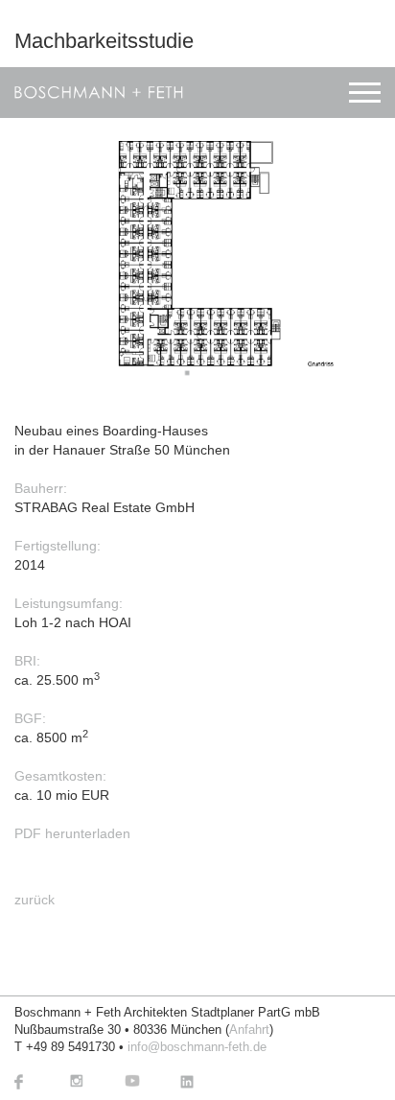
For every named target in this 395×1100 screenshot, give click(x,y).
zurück (34, 899)
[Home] (98, 92)
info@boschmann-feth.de (197, 1047)
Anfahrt (249, 1030)
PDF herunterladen (72, 833)
